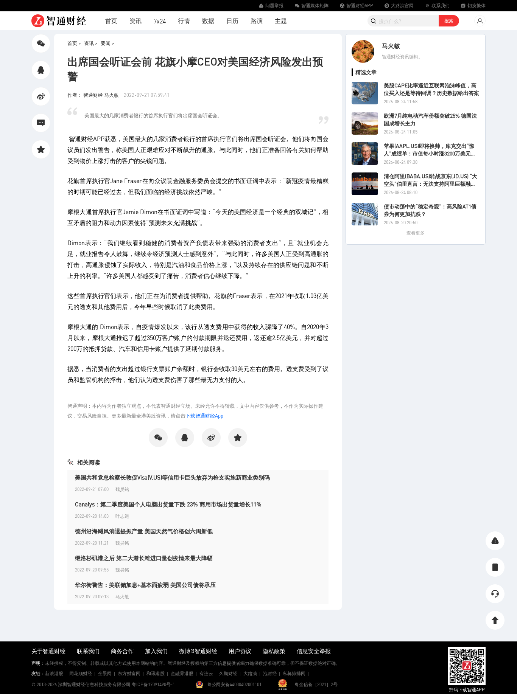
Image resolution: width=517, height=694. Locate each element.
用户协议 (240, 651)
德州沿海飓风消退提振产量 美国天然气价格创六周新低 (144, 531)
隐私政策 (274, 651)
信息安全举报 (314, 651)
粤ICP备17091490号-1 (153, 684)
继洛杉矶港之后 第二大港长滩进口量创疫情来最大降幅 (144, 558)
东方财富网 (129, 673)
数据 (208, 21)
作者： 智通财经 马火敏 (93, 95)
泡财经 (270, 673)
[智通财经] (58, 20)
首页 (111, 21)
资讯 (135, 21)
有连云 (206, 673)
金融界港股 (182, 673)
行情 (184, 21)
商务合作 (122, 651)
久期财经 (228, 673)
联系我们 (88, 651)
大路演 (250, 673)
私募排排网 (294, 673)
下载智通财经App (204, 415)
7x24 (160, 21)
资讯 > (91, 43)
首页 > (74, 43)
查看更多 (415, 233)
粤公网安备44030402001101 (234, 684)
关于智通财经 (48, 651)
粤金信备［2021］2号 (316, 684)
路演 (257, 21)
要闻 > (107, 43)
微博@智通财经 (198, 651)
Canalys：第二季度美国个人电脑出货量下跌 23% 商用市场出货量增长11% (168, 504)
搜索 (448, 20)
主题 (281, 21)
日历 (232, 21)
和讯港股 (155, 673)
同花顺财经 (80, 673)
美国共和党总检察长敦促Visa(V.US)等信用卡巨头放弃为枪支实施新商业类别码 (172, 477)
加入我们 (156, 651)
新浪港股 (54, 673)
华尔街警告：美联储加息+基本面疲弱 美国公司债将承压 (145, 584)
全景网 (105, 673)
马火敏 (391, 46)
